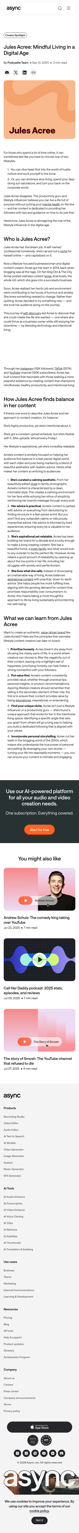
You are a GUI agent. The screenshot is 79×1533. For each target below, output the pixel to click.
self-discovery (32, 313)
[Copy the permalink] (33, 72)
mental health (51, 204)
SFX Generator (12, 1175)
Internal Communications (19, 1290)
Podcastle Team (18, 62)
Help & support (13, 1337)
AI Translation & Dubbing (18, 1249)
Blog (6, 1324)
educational (23, 700)
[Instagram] (17, 1453)
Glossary (9, 1350)
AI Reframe (10, 1229)
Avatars (8, 1162)
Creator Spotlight (15, 35)
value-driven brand (53, 632)
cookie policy (39, 1511)
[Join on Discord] (7, 72)
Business (9, 1270)
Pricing (8, 1317)
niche (63, 251)
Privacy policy (12, 1411)
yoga (48, 276)
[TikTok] (26, 1453)
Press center (11, 1391)
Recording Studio (14, 1116)
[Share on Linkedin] (24, 72)
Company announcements (20, 1397)
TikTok (58, 368)
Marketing (10, 1283)
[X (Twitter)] (35, 1453)
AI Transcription (13, 1203)
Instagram (27, 368)
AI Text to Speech (14, 1136)
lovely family (38, 549)
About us (9, 1378)
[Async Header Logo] (14, 8)
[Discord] (61, 1453)
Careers (8, 1384)
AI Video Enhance (14, 1209)
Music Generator (14, 1169)
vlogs (33, 484)
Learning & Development (18, 1296)
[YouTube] (44, 1453)
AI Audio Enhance (14, 1196)
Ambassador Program (17, 1357)
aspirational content (20, 579)
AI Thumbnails (12, 1242)
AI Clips (8, 1222)
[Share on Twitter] (15, 72)
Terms (7, 1404)
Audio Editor (11, 1129)
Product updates (14, 1344)
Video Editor (11, 1123)
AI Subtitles (10, 1236)
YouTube (14, 372)
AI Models (10, 1142)
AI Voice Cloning (13, 1216)
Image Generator (14, 1155)
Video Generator (14, 1149)
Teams (7, 1276)
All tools (8, 1330)
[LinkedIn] (52, 1453)
